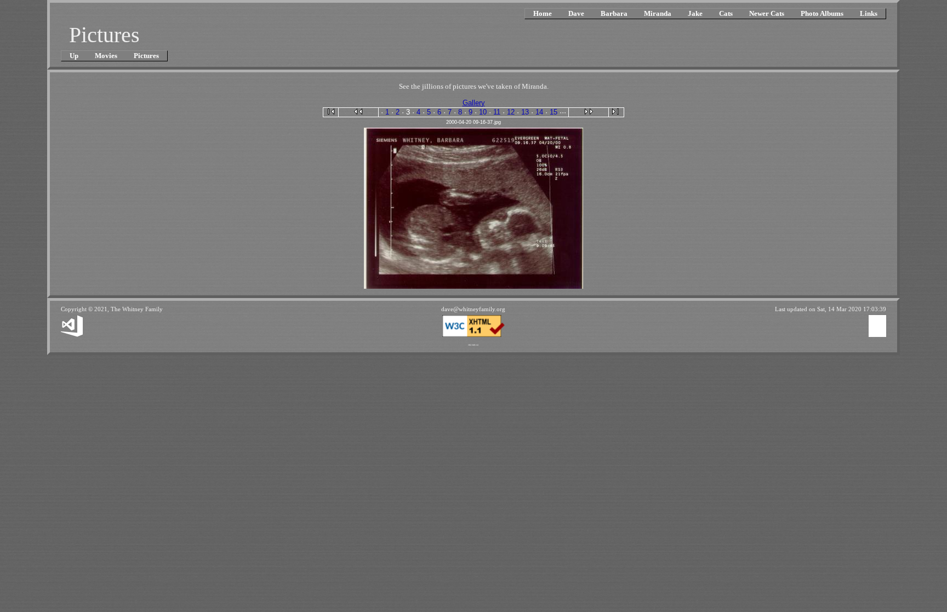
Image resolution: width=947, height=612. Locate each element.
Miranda (657, 13)
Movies (106, 56)
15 (553, 112)
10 (483, 112)
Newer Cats (766, 13)
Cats (726, 13)
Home (542, 13)
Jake (695, 13)
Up (74, 56)
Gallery (474, 103)
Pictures (146, 56)
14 (539, 112)
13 (525, 112)
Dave (576, 13)
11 (496, 112)
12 (511, 112)
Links (868, 13)
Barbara (614, 13)
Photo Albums (822, 13)
